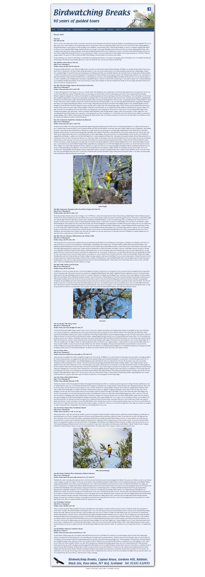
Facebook (149, 9)
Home (53, 29)
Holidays (92, 29)
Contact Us (118, 29)
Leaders (68, 29)
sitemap (88, 568)
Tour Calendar (60, 29)
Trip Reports (110, 29)
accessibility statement (113, 568)
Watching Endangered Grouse (80, 29)
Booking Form (101, 29)
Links (124, 29)
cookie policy (94, 568)
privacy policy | (103, 568)
